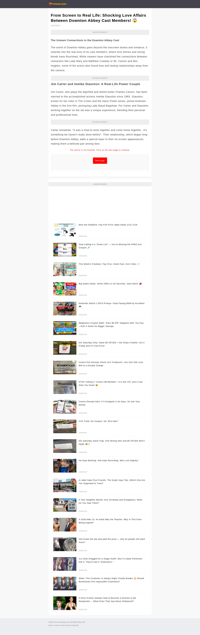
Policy (57, 625)
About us (51, 625)
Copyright (75, 625)
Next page (100, 161)
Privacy (68, 625)
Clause (62, 625)
